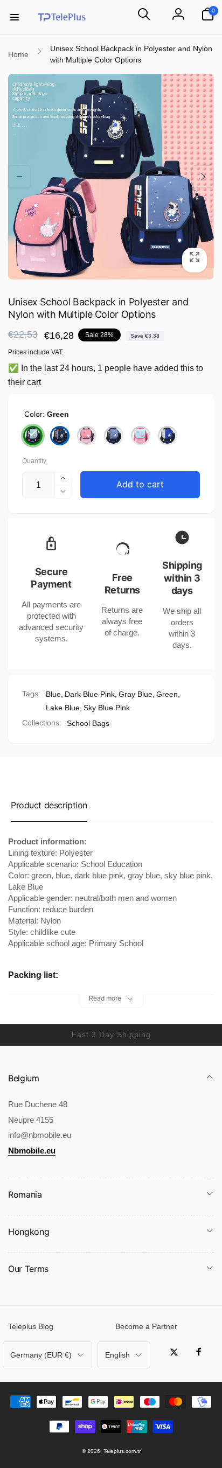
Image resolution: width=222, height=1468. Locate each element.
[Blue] (60, 435)
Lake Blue (63, 707)
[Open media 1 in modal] (111, 176)
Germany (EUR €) (41, 1355)
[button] (14, 17)
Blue (53, 694)
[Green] (33, 435)
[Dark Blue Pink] (86, 435)
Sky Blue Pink (107, 707)
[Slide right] (202, 176)
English (117, 1355)
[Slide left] (19, 176)
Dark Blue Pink (90, 694)
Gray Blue (135, 694)
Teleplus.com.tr (122, 1451)
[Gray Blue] (113, 435)
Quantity (34, 461)
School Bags (88, 723)
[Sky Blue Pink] (140, 435)
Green (167, 694)
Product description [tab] (49, 805)
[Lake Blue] (167, 435)
